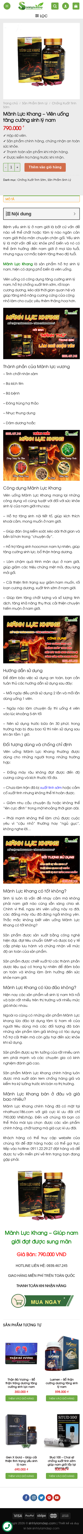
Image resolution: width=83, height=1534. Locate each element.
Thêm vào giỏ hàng (45, 167)
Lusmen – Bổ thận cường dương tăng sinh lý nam (62, 1383)
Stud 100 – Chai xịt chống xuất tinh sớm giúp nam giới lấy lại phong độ (62, 1462)
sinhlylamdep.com (45, 1528)
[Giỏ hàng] (76, 6)
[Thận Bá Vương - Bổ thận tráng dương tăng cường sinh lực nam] (21, 1353)
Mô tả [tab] (10, 199)
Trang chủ (10, 103)
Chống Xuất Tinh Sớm (31, 179)
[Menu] (7, 6)
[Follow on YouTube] (56, 1497)
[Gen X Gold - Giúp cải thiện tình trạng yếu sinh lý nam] (21, 1431)
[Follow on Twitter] (41, 1497)
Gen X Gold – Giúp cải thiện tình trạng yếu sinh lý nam (21, 1460)
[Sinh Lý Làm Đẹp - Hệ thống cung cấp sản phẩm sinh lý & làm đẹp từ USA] (31, 6)
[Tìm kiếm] (55, 6)
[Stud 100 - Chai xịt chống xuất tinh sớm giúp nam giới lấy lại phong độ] (62, 1431)
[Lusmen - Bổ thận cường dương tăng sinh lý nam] (62, 1353)
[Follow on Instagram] (33, 1497)
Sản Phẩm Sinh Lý (35, 103)
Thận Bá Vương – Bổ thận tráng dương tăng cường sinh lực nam (21, 1383)
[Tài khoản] (65, 6)
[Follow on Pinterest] (49, 1497)
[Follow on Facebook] (26, 1497)
